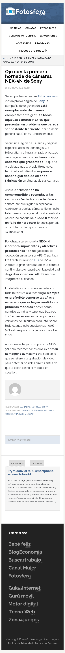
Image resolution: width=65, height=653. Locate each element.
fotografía (11, 414)
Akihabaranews (48, 96)
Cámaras (25, 407)
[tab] (15, 464)
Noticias (36, 407)
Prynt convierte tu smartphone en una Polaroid (31, 472)
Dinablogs (36, 639)
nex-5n (23, 414)
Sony (41, 101)
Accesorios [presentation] (16, 463)
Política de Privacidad (20, 643)
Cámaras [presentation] (37, 463)
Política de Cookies (46, 643)
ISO (36, 260)
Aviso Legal (50, 639)
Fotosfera (32, 12)
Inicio (6, 58)
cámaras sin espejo (43, 410)
